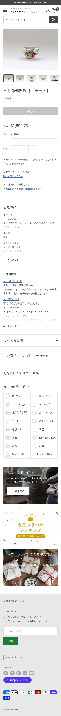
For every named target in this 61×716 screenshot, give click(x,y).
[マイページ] (48, 10)
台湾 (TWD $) (11, 657)
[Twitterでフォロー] (12, 673)
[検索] (53, 19)
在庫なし (30, 111)
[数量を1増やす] (32, 149)
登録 (10, 641)
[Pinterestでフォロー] (25, 673)
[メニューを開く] (5, 10)
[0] (55, 10)
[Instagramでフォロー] (18, 673)
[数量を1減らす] (14, 149)
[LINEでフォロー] (31, 673)
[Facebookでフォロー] (5, 673)
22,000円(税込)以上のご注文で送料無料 (30, 2)
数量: (5, 149)
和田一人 (7, 98)
